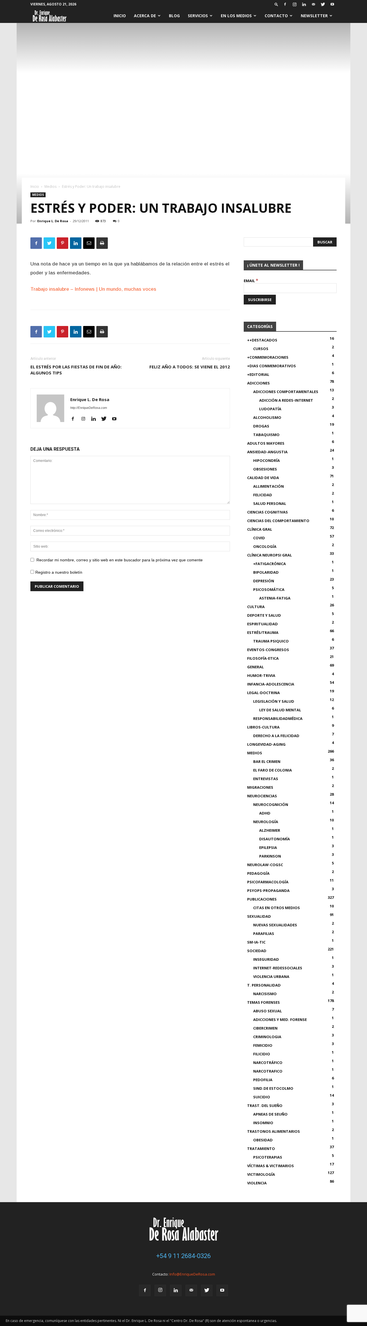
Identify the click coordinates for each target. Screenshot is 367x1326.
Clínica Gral (259, 529)
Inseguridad (266, 959)
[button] (276, 4)
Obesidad (263, 1140)
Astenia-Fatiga (274, 598)
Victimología (261, 1174)
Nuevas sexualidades (275, 924)
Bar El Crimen (266, 761)
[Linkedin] (304, 4)
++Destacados (262, 340)
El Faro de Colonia (272, 770)
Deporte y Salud (264, 615)
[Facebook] (285, 4)
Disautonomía (274, 838)
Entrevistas (265, 778)
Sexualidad (259, 916)
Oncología (264, 546)
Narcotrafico (267, 1071)
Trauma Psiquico (271, 641)
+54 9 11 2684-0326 (183, 1255)
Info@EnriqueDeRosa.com (192, 1274)
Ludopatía (270, 408)
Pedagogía (258, 873)
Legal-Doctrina (263, 692)
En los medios (236, 15)
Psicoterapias (267, 1157)
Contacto (276, 15)
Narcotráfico (267, 1062)
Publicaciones (262, 899)
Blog (174, 15)
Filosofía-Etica (263, 658)
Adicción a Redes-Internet (286, 400)
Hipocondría (266, 460)
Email (251, 280)
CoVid (259, 537)
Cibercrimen (265, 1028)
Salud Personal (269, 503)
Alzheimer (269, 830)
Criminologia (267, 1036)
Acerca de (145, 15)
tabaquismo (266, 434)
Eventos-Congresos (268, 649)
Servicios (198, 15)
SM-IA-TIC (256, 942)
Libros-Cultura (263, 727)
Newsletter (314, 15)
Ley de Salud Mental (280, 709)
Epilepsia (268, 847)
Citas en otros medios (276, 907)
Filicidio (261, 1053)
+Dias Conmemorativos (271, 365)
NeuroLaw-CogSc (265, 864)
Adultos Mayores (265, 443)
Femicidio (262, 1045)
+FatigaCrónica (269, 563)
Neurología (265, 821)
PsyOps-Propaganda (268, 890)
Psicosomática (268, 589)
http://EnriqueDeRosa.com (88, 407)
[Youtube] (332, 4)
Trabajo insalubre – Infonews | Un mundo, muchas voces (93, 289)
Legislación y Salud (273, 701)
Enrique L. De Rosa (52, 221)
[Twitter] (323, 4)
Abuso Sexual (267, 1010)
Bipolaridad (266, 572)
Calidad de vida (263, 477)
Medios (50, 186)
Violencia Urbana (271, 976)
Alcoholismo (267, 417)
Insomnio (263, 1122)
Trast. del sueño (264, 1105)
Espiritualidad (262, 623)
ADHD (264, 813)
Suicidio (261, 1097)
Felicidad (262, 494)
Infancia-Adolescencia (270, 684)
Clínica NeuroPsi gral (269, 555)
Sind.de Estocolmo (273, 1088)
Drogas (261, 426)
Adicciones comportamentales (285, 391)
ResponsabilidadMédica (277, 718)
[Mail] (313, 4)
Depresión (263, 580)
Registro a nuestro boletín (58, 572)
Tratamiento (261, 1148)
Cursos (260, 348)
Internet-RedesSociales (277, 967)
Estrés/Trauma (262, 632)
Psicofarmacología (267, 881)
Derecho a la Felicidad (276, 735)
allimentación (268, 486)
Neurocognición (270, 804)
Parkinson (270, 856)
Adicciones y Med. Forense (280, 1019)
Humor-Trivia (261, 675)
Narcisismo (265, 993)
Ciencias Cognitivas (267, 512)
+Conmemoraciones (267, 357)
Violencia (257, 1183)
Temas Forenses (263, 1002)
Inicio (120, 15)
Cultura (256, 606)
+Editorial (258, 374)
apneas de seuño (270, 1114)
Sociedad (256, 950)
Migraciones (260, 787)
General (255, 666)
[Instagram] (294, 4)
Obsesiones (265, 469)
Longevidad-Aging (266, 744)
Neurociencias (262, 795)
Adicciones (258, 383)
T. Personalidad (264, 985)
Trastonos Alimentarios (273, 1131)
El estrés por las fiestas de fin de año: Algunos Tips (76, 370)
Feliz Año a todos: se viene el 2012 (189, 367)
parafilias (263, 933)
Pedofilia (262, 1079)
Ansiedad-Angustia (267, 451)
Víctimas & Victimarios (270, 1165)
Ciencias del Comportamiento (278, 520)
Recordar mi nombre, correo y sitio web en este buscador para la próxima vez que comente (119, 560)
